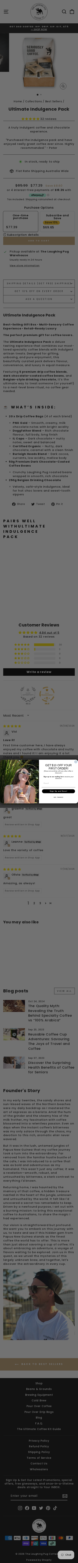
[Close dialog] (76, 762)
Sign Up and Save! (58, 791)
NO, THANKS (58, 797)
